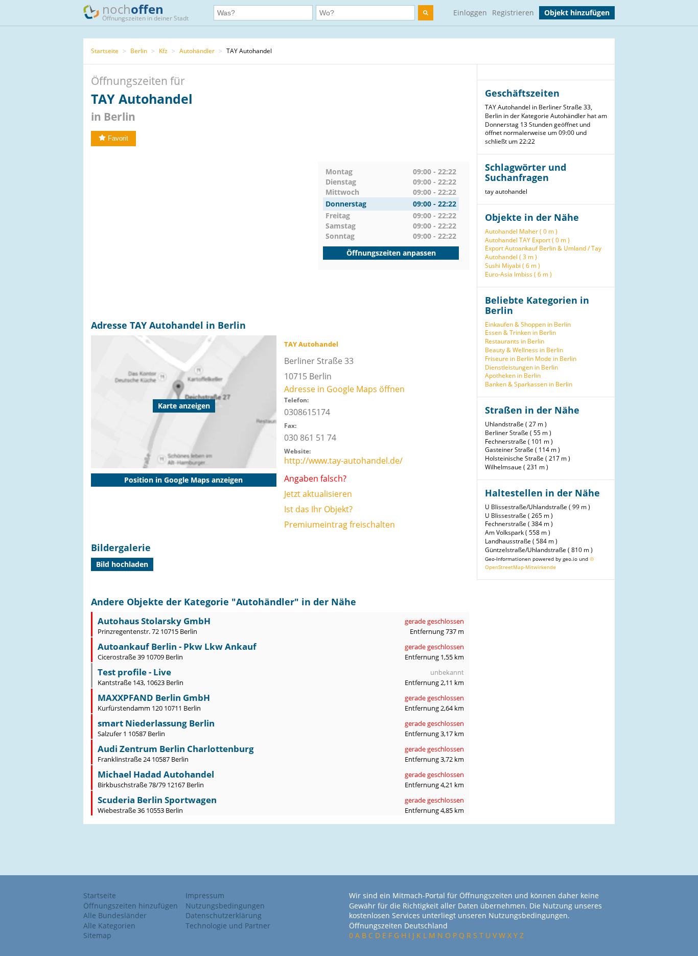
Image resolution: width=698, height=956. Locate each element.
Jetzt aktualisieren (318, 493)
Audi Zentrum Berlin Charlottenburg (176, 749)
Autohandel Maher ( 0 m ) (521, 231)
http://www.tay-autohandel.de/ (343, 460)
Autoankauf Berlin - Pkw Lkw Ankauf (177, 646)
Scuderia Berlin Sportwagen (157, 800)
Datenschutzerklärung (223, 915)
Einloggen (470, 12)
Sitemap (97, 935)
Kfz (163, 51)
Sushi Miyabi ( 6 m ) (512, 265)
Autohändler (197, 51)
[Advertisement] (204, 233)
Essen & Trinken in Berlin (520, 332)
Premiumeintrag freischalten (339, 524)
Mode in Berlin (555, 358)
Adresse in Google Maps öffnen (344, 389)
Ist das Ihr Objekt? (318, 509)
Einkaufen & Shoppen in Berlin (528, 324)
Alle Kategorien (109, 925)
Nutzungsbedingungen (225, 906)
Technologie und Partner (227, 925)
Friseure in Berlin (509, 358)
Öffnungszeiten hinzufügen (130, 906)
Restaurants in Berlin (514, 341)
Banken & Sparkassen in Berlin (528, 384)
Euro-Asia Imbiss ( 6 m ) (518, 274)
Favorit (118, 138)
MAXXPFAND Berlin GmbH (154, 697)
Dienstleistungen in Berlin (521, 367)
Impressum (204, 895)
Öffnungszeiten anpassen (391, 253)
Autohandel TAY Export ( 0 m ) (527, 240)
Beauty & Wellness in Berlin (524, 350)
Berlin (138, 51)
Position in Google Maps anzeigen (183, 480)
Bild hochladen (122, 564)
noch (145, 11)
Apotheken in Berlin (513, 375)
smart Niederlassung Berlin (156, 723)
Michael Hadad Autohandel (156, 774)
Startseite (105, 51)
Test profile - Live (134, 672)
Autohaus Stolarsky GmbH (154, 621)
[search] (425, 12)
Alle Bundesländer (115, 915)
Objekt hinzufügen (577, 12)
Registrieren (513, 12)
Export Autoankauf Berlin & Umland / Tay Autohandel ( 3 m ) (543, 252)
